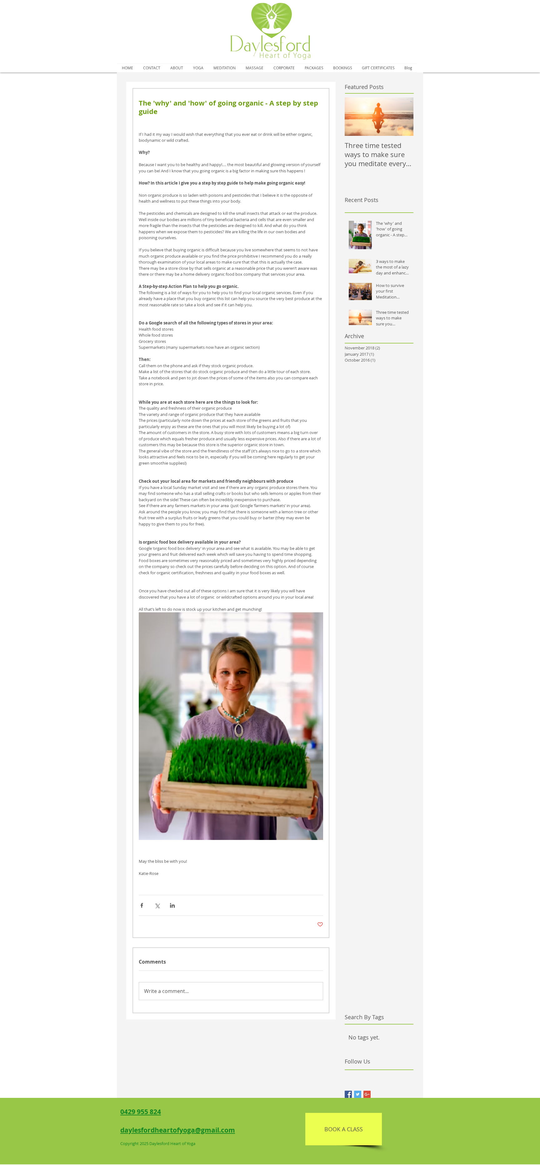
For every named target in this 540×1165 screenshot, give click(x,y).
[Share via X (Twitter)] (157, 905)
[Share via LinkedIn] (172, 905)
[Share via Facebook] (142, 905)
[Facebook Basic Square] (348, 1094)
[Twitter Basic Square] (357, 1094)
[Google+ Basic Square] (367, 1094)
